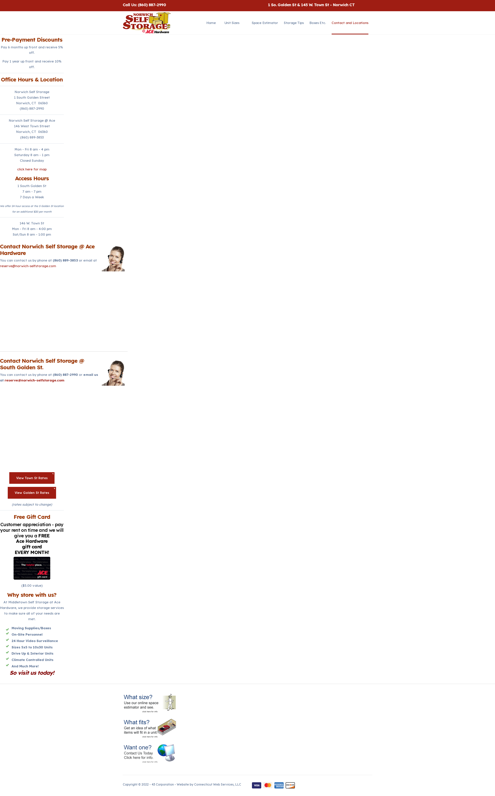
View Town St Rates (32, 478)
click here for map (31, 169)
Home (211, 23)
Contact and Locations (350, 23)
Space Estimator (265, 23)
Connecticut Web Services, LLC (217, 784)
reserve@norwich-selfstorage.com (28, 266)
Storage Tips (294, 23)
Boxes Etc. (317, 23)
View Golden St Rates (32, 493)
